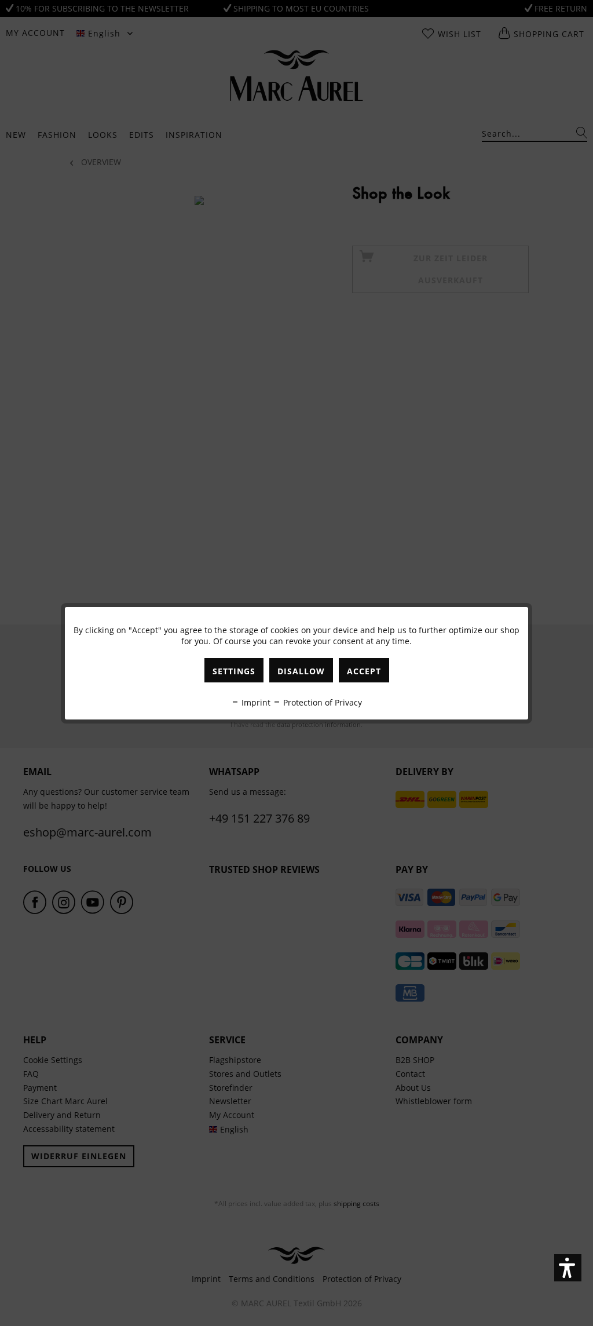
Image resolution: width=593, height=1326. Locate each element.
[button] (567, 1267)
